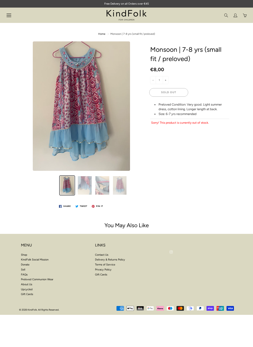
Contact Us (101, 254)
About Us (26, 284)
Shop (24, 254)
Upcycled (27, 289)
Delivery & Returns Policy (110, 259)
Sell (23, 269)
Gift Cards (27, 294)
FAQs (24, 274)
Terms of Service (105, 264)
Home (101, 33)
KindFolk (32, 309)
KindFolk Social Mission (35, 259)
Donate (25, 264)
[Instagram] (171, 252)
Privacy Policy (103, 269)
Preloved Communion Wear (37, 279)
